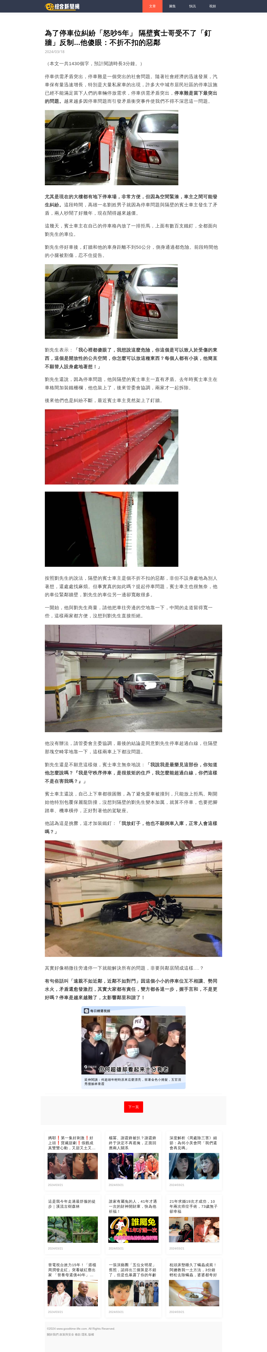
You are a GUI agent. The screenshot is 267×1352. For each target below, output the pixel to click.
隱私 (84, 1334)
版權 (91, 1334)
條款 (78, 1334)
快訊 (192, 6)
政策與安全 (66, 1334)
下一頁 (133, 1107)
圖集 (172, 6)
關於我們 (53, 1334)
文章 (152, 6)
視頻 (212, 6)
